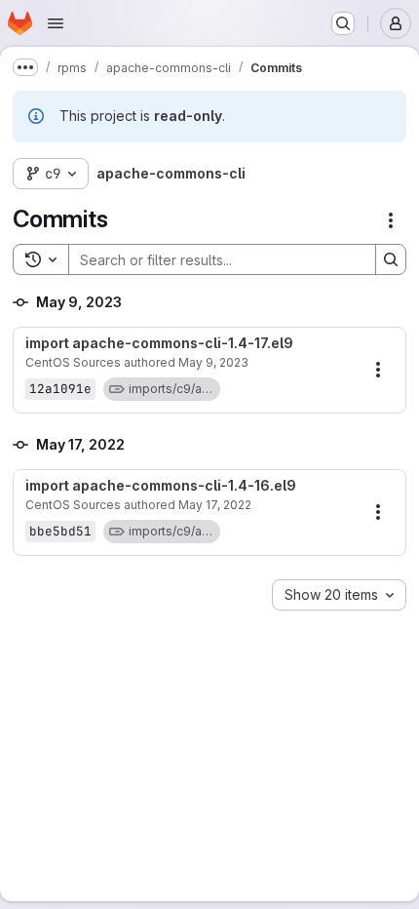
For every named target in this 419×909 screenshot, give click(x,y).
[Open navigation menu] (55, 23)
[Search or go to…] (343, 23)
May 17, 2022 (214, 504)
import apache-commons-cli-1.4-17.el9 (159, 343)
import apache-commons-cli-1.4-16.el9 (160, 486)
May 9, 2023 (213, 362)
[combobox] (339, 595)
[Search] (390, 259)
